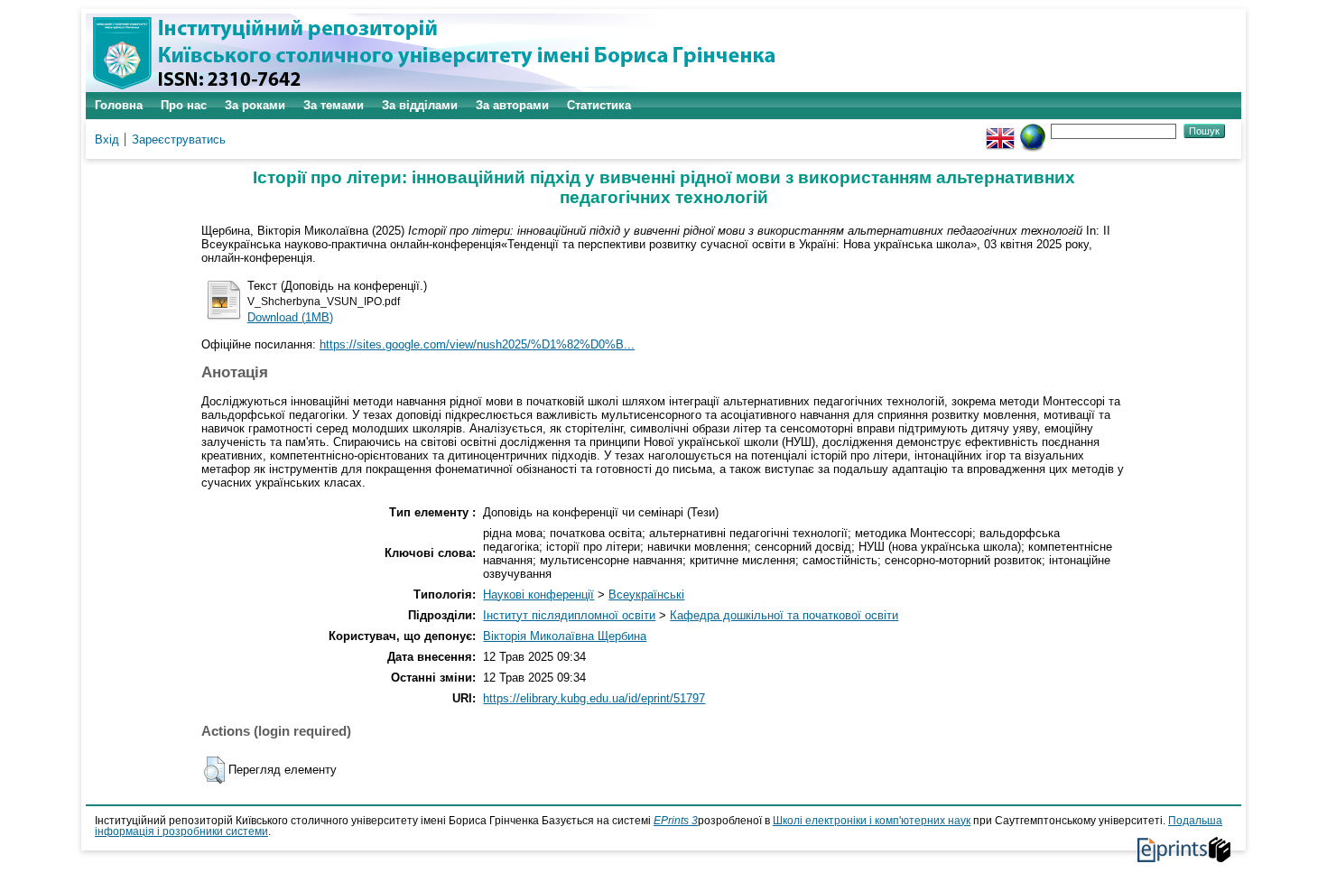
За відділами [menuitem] (420, 105)
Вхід (107, 139)
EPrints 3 (676, 820)
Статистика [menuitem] (599, 105)
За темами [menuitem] (333, 105)
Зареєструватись (179, 139)
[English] (1000, 130)
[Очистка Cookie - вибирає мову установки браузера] (1032, 130)
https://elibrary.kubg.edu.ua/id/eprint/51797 (594, 698)
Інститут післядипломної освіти (569, 615)
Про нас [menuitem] (184, 105)
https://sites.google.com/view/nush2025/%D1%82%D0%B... (477, 344)
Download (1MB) (290, 317)
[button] (214, 770)
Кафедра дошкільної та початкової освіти (784, 615)
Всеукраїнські (646, 594)
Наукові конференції (538, 594)
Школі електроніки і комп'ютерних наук (871, 820)
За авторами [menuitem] (512, 105)
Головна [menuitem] (119, 105)
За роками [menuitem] (255, 105)
